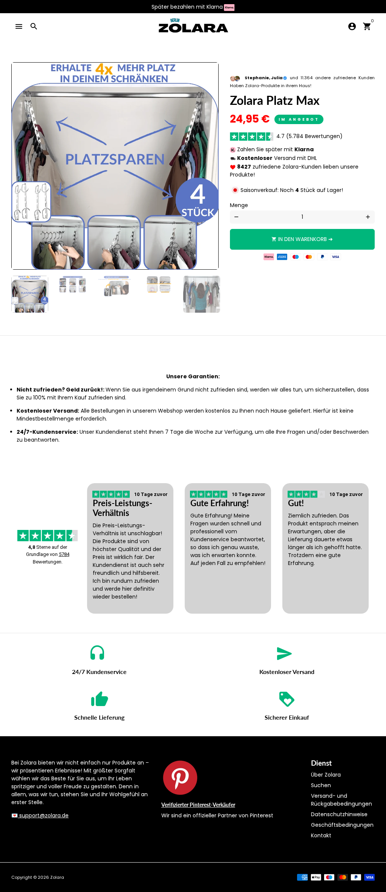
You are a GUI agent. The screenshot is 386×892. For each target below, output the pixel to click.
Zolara (57, 877)
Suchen (321, 785)
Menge (239, 205)
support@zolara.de (43, 815)
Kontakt (321, 835)
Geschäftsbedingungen (342, 825)
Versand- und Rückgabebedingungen (341, 800)
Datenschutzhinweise (339, 814)
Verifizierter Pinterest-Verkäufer (198, 804)
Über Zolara (326, 774)
